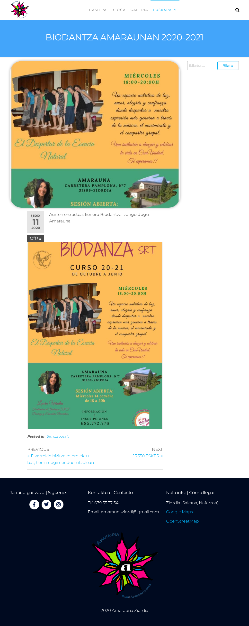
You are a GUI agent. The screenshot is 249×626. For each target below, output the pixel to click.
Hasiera (98, 10)
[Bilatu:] (213, 65)
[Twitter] (46, 504)
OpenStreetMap (182, 521)
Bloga (119, 10)
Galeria (139, 10)
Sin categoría (58, 436)
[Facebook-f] (34, 504)
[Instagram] (58, 504)
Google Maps (179, 511)
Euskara (162, 10)
